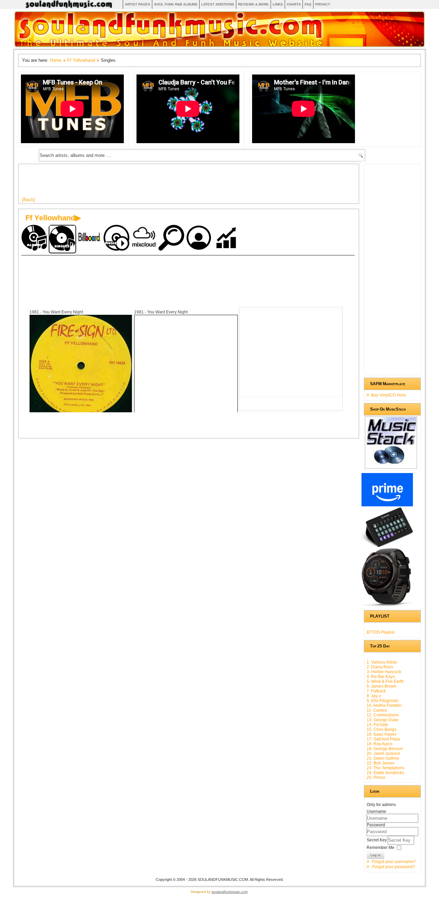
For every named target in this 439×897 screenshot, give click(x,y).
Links (278, 4)
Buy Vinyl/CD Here (388, 395)
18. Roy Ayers (379, 743)
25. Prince (376, 777)
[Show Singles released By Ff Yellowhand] (62, 239)
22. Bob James (380, 763)
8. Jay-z (374, 695)
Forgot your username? (394, 861)
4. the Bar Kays (381, 676)
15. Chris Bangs (381, 729)
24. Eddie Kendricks (385, 772)
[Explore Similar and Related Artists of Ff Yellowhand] (172, 238)
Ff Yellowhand (81, 60)
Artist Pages (137, 4)
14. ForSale (377, 724)
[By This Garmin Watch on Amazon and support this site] (387, 605)
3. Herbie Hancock (384, 671)
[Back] (28, 199)
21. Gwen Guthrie (383, 758)
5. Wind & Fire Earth (385, 681)
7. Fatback (376, 691)
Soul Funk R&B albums (176, 4)
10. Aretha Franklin (384, 705)
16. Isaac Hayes (381, 734)
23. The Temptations (385, 768)
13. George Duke (383, 719)
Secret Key (377, 840)
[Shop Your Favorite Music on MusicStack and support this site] (391, 465)
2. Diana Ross (380, 667)
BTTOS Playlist (380, 632)
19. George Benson (385, 748)
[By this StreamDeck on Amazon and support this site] (387, 545)
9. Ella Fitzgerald (382, 700)
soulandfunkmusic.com (230, 892)
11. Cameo (377, 710)
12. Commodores (383, 715)
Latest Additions (217, 4)
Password (376, 825)
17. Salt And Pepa (383, 739)
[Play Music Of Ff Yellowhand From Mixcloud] (144, 238)
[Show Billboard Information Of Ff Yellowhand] (90, 238)
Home (55, 60)
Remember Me (380, 847)
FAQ (308, 4)
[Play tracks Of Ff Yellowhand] (117, 238)
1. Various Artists (382, 662)
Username (376, 811)
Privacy (322, 4)
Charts (294, 4)
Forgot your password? (393, 866)
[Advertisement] (147, 183)
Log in (375, 855)
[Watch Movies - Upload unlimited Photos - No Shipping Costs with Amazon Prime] (387, 505)
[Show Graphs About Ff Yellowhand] (227, 238)
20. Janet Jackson (383, 753)
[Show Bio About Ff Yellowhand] (199, 238)
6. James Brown (381, 686)
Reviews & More (253, 4)
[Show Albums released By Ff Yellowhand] (35, 238)
